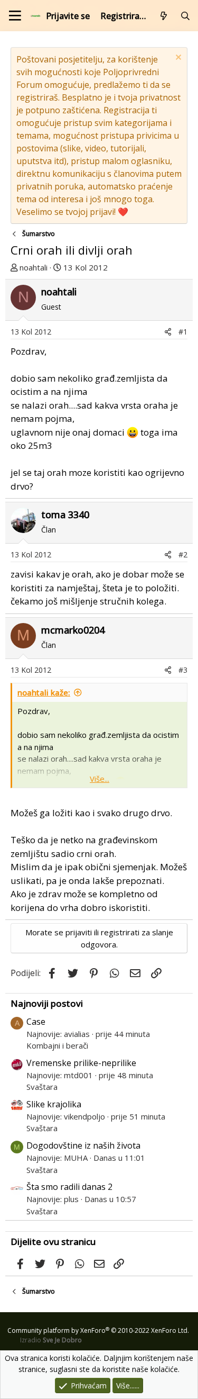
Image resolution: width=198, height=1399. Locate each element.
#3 (182, 670)
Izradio (51, 1339)
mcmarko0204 (73, 630)
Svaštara (42, 1086)
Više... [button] (99, 778)
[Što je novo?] (164, 16)
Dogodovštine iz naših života (83, 1145)
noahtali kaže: (43, 692)
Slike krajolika (53, 1104)
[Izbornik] (15, 15)
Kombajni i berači (57, 1045)
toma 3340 (65, 514)
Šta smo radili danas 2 (69, 1187)
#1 (182, 332)
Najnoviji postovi (47, 1003)
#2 (182, 554)
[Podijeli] (168, 331)
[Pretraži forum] (185, 16)
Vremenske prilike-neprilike (81, 1063)
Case (35, 1021)
